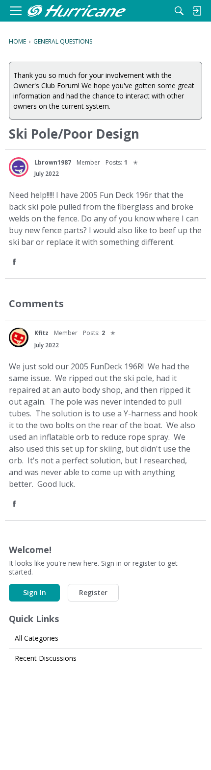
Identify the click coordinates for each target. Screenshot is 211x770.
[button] (15, 262)
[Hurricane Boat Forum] (76, 11)
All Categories (36, 638)
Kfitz (41, 333)
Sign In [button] (34, 592)
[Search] (179, 11)
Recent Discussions (46, 658)
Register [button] (93, 592)
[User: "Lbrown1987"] (18, 167)
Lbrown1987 (52, 162)
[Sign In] (197, 11)
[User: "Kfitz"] (18, 337)
